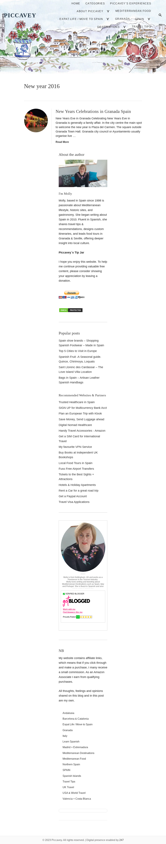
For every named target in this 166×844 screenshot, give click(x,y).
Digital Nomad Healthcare (75, 425)
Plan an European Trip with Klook (80, 413)
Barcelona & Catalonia (76, 718)
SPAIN (66, 770)
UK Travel (68, 787)
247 (121, 840)
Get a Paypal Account (73, 496)
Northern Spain (71, 764)
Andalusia (68, 713)
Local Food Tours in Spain (75, 463)
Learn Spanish (71, 741)
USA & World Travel (74, 793)
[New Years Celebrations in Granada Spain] (36, 120)
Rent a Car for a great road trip (78, 490)
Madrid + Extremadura (75, 747)
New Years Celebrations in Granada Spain (93, 111)
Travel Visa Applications (74, 502)
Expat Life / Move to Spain (78, 724)
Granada (68, 730)
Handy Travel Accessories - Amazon (82, 430)
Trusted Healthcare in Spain (77, 402)
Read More (62, 142)
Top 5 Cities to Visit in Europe (78, 351)
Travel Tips (69, 781)
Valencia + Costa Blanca (77, 798)
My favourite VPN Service (75, 446)
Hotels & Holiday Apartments (77, 485)
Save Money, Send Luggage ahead (81, 419)
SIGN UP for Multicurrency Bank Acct (83, 407)
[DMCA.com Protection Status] (71, 311)
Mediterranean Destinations (78, 753)
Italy (65, 736)
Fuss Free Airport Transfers (76, 468)
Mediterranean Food (74, 758)
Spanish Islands (72, 776)
